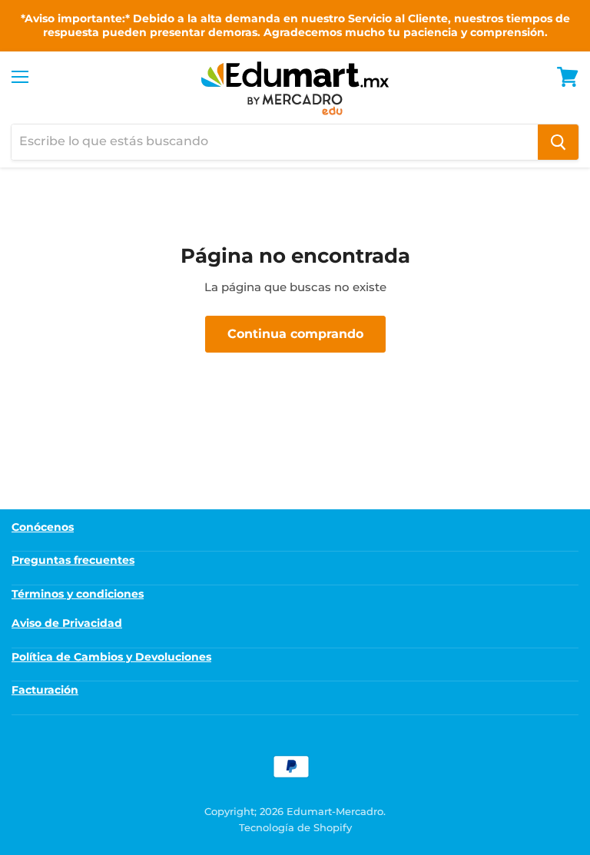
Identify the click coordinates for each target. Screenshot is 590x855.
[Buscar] (558, 142)
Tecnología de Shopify (295, 827)
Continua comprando (295, 333)
